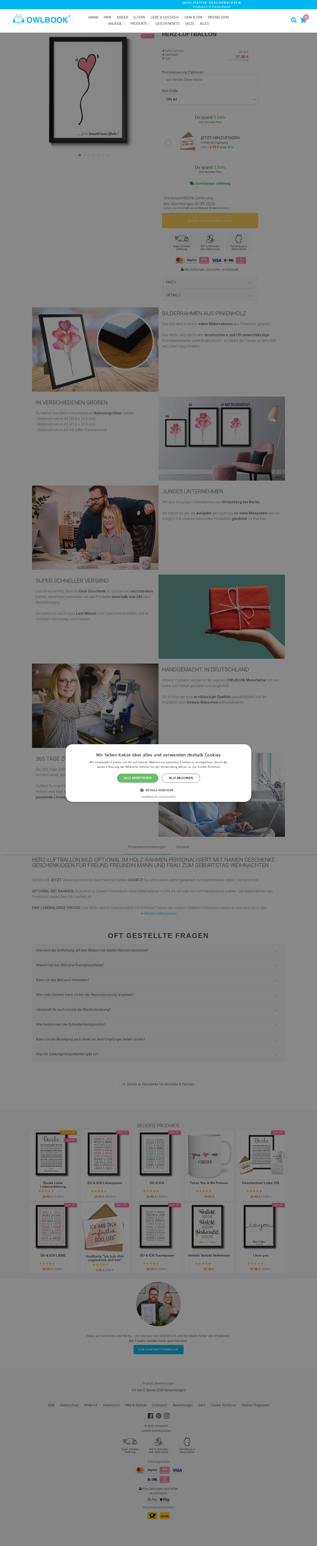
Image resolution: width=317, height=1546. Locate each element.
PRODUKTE (139, 23)
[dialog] (158, 773)
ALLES (204, 23)
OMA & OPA (193, 17)
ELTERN (139, 17)
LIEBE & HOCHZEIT (165, 17)
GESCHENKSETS (167, 23)
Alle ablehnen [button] (181, 778)
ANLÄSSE (115, 23)
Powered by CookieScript (158, 797)
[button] (159, 790)
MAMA (93, 17)
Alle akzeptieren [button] (138, 778)
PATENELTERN (218, 17)
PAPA (107, 17)
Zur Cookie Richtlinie (206, 767)
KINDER (122, 17)
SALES (189, 23)
